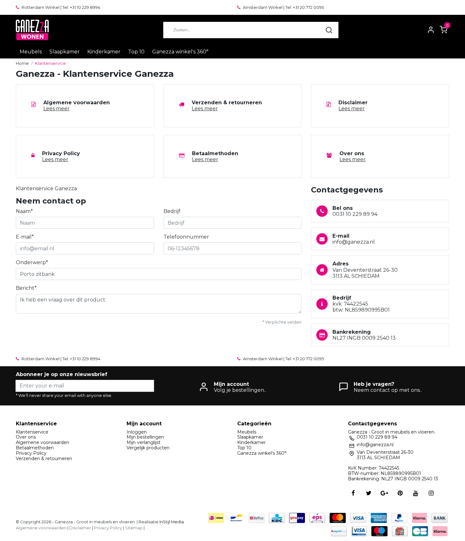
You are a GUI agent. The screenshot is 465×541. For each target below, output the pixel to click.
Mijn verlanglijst (143, 442)
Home (22, 63)
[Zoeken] (329, 30)
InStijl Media (171, 522)
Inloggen (137, 432)
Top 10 (136, 52)
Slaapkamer (64, 52)
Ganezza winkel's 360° (180, 52)
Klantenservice (50, 63)
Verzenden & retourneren (44, 458)
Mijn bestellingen (145, 437)
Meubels (31, 52)
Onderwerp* (32, 262)
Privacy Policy (31, 453)
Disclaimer (80, 528)
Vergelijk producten (148, 448)
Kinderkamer (104, 52)
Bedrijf (172, 211)
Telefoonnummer (186, 237)
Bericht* (26, 288)
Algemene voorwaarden (42, 442)
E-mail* (25, 237)
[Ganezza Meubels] (32, 30)
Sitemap (134, 528)
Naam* (24, 211)
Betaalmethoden (35, 448)
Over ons (26, 437)
